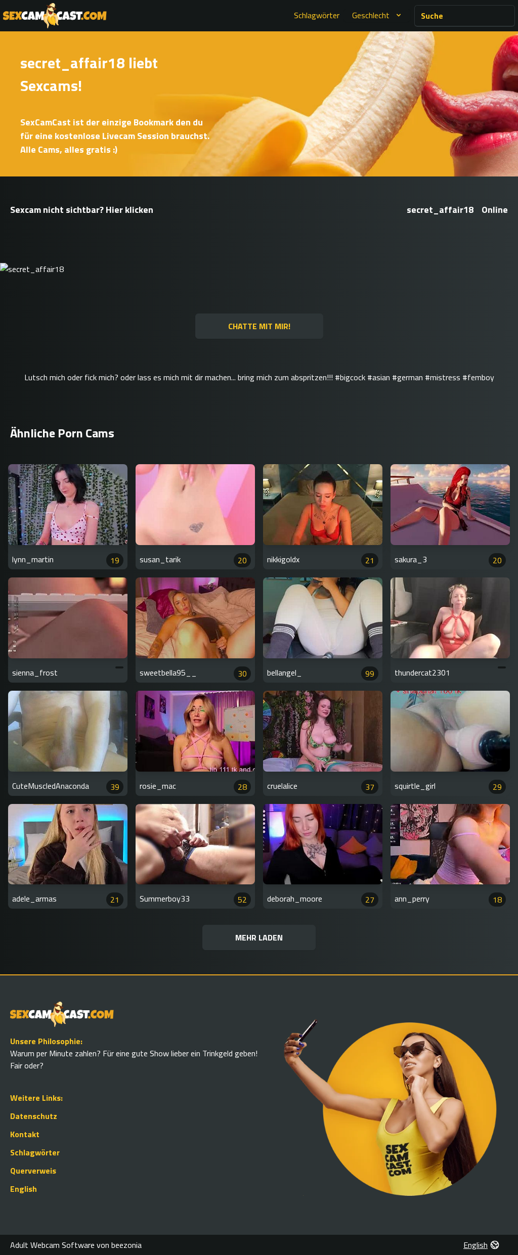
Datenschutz (33, 1116)
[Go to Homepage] (55, 15)
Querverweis (33, 1170)
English (23, 1189)
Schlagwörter (316, 15)
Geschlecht (371, 15)
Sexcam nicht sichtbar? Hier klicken (81, 209)
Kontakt (24, 1134)
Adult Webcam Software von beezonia (76, 1245)
